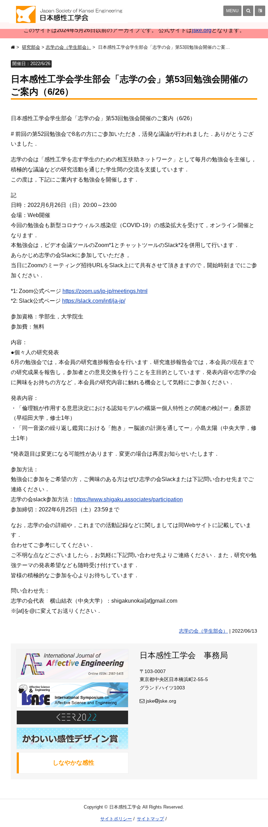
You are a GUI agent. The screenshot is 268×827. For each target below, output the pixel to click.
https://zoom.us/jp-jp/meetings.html (105, 291)
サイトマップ (150, 818)
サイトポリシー (116, 818)
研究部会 (31, 47)
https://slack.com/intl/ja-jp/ (93, 301)
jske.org (201, 30)
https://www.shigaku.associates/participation (128, 499)
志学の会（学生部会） (68, 47)
